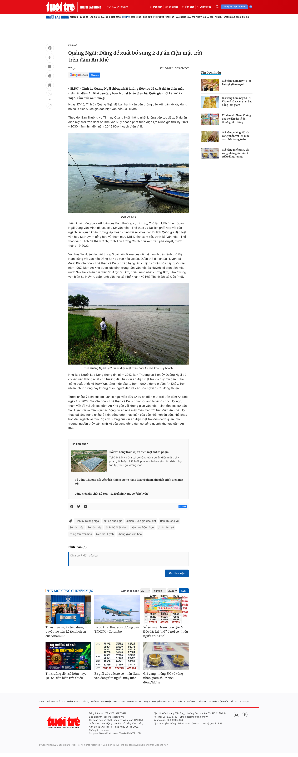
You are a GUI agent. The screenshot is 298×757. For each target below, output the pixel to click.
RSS (220, 723)
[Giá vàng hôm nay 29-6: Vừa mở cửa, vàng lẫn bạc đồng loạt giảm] (210, 102)
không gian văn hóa (130, 534)
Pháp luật (158, 17)
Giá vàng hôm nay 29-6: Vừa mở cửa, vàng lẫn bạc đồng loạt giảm (237, 101)
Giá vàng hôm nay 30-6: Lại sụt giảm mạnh (236, 82)
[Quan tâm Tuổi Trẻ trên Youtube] (236, 714)
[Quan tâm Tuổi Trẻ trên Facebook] (244, 714)
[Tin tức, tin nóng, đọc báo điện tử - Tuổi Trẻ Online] (63, 7)
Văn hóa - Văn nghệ (176, 17)
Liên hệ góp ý (209, 723)
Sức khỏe (136, 17)
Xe (140, 701)
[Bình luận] (50, 67)
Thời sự (74, 17)
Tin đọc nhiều (211, 72)
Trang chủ (44, 701)
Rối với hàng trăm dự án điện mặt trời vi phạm (139, 452)
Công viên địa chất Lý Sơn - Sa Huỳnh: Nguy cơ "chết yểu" (112, 493)
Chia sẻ (95, 75)
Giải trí (191, 17)
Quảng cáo (205, 7)
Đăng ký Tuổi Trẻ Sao (234, 7)
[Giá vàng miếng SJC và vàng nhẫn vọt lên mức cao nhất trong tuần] (210, 136)
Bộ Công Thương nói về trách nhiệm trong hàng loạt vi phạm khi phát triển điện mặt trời (129, 482)
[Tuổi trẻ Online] (64, 722)
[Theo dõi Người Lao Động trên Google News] (78, 75)
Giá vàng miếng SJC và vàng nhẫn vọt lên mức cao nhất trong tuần (235, 136)
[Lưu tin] (50, 85)
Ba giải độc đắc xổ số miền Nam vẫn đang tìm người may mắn (117, 676)
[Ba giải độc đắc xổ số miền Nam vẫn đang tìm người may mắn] (117, 656)
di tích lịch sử (166, 527)
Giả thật (234, 701)
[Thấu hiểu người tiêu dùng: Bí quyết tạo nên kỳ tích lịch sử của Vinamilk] (68, 609)
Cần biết (189, 7)
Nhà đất (213, 701)
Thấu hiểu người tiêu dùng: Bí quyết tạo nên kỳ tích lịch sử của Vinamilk (67, 631)
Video (77, 701)
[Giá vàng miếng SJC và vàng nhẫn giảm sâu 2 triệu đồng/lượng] (210, 154)
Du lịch (146, 701)
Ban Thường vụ (169, 521)
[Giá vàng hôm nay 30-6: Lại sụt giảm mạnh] (210, 85)
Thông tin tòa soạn (99, 730)
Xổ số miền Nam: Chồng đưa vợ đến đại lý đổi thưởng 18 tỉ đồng (236, 119)
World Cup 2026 (232, 17)
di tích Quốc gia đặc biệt (141, 521)
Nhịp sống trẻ (159, 701)
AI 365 (210, 17)
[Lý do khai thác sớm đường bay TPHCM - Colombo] (117, 609)
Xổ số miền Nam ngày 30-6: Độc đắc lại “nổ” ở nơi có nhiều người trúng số (165, 631)
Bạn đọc (105, 17)
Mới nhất (56, 701)
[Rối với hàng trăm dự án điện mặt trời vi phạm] (89, 461)
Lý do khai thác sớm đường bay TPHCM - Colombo (116, 629)
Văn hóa (172, 701)
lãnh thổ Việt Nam (116, 527)
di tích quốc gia (113, 521)
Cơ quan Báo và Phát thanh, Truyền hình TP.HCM (115, 733)
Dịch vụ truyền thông (164, 723)
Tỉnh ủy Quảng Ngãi (87, 521)
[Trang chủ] (57, 17)
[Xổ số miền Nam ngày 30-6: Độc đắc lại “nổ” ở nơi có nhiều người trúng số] (166, 609)
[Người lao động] (90, 7)
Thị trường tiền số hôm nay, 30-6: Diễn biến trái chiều (66, 676)
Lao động (95, 17)
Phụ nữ (218, 17)
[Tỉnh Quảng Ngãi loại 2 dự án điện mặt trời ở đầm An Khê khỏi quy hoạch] (128, 324)
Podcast (157, 7)
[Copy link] (50, 57)
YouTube (173, 7)
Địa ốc (245, 17)
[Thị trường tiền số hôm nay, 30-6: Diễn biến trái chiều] (68, 656)
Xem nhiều (67, 701)
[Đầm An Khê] (128, 173)
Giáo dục (147, 17)
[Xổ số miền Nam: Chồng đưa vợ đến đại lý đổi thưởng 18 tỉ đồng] (210, 119)
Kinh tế (126, 17)
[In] (50, 76)
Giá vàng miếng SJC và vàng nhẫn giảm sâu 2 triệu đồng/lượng (235, 153)
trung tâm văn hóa (81, 534)
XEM (183, 590)
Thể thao (201, 17)
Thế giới (95, 701)
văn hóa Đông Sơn (142, 527)
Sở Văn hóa (76, 527)
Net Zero (116, 17)
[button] (50, 94)
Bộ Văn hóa (94, 527)
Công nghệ (132, 701)
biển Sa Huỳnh (105, 534)
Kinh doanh (119, 701)
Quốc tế (84, 17)
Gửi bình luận (177, 573)
